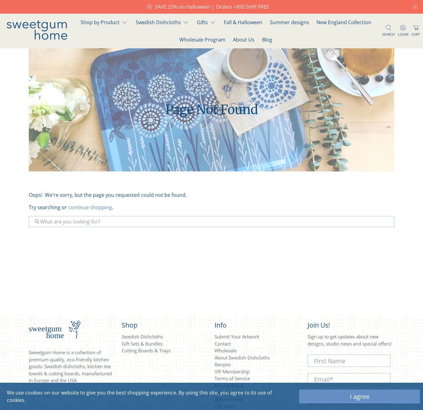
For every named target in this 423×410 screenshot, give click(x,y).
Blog (267, 39)
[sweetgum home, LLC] (37, 37)
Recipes (223, 364)
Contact (223, 344)
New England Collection (343, 22)
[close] (415, 7)
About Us (244, 39)
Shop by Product (100, 22)
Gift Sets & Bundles (142, 344)
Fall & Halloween (243, 22)
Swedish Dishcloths (158, 22)
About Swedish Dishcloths (242, 358)
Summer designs (289, 22)
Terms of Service (232, 378)
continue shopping (90, 207)
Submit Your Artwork (237, 336)
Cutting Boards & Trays (146, 350)
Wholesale (226, 350)
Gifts (202, 22)
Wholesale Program (202, 39)
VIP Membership (232, 371)
